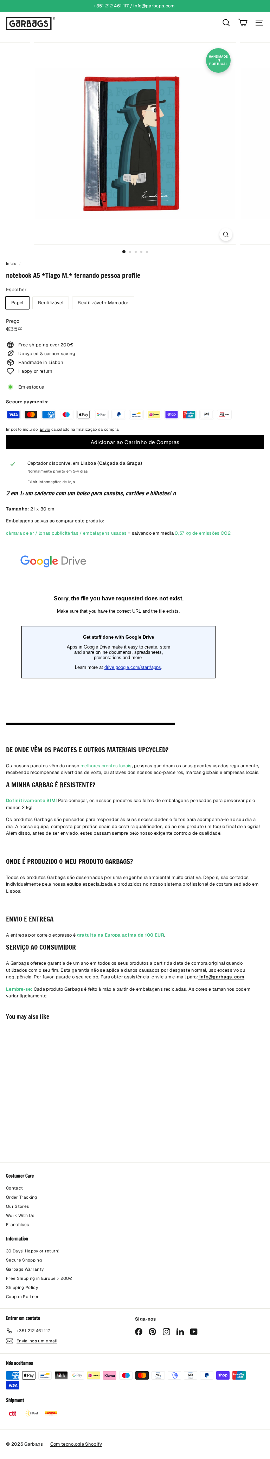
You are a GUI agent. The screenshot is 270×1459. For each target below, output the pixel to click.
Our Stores (17, 1206)
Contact (14, 1188)
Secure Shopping (24, 1260)
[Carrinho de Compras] (242, 22)
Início (11, 263)
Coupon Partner (22, 1297)
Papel (17, 303)
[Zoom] (225, 234)
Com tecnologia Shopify (76, 1444)
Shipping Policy (22, 1287)
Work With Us (20, 1215)
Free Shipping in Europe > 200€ (39, 1278)
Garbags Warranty (25, 1269)
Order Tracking (21, 1197)
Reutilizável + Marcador (103, 303)
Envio (45, 429)
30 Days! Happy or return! (32, 1251)
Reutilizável (50, 303)
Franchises (17, 1224)
